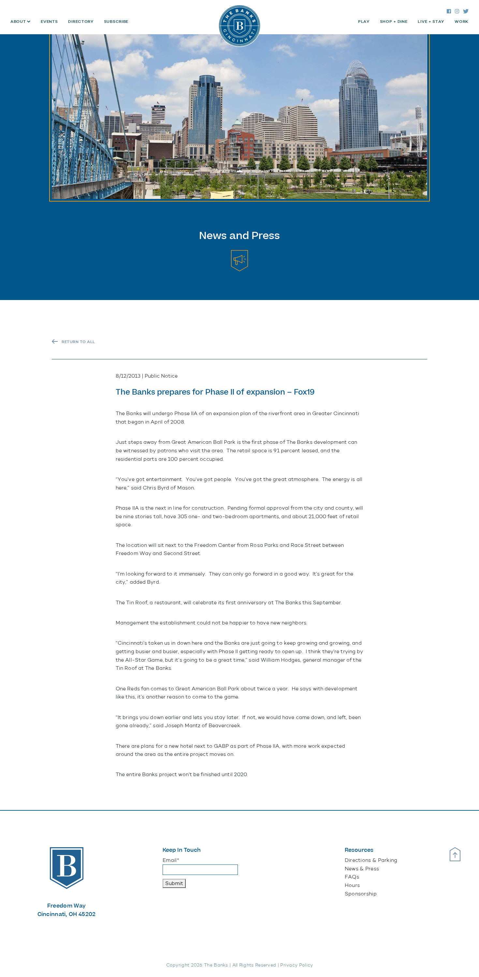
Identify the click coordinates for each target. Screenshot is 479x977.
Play (364, 21)
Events (49, 21)
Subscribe (116, 21)
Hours (352, 885)
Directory (80, 21)
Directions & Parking (371, 860)
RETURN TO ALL (78, 341)
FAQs (352, 877)
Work (462, 21)
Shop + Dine (394, 21)
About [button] (18, 21)
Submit (174, 883)
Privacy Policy (296, 965)
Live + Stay (431, 21)
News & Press (362, 868)
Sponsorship (361, 894)
